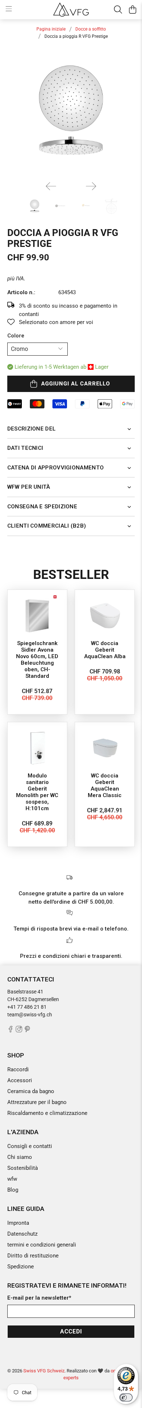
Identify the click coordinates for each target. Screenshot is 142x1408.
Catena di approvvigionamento (55, 467)
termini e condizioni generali (41, 1244)
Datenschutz (22, 1234)
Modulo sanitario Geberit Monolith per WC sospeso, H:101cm (37, 792)
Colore (15, 335)
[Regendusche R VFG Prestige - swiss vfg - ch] (71, 112)
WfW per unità (28, 487)
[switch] (126, 1397)
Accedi (71, 1331)
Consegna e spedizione (42, 506)
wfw (12, 1179)
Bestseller (71, 574)
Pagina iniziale (51, 29)
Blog (12, 1190)
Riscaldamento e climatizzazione (47, 1113)
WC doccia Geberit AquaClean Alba (105, 650)
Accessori (19, 1080)
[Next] (91, 186)
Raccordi (18, 1069)
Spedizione (20, 1266)
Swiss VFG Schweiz (43, 1370)
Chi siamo (19, 1157)
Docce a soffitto (90, 29)
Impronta (18, 1223)
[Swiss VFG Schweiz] (71, 9)
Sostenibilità (22, 1168)
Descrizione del (31, 428)
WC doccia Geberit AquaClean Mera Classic (105, 785)
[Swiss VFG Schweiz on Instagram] (19, 1030)
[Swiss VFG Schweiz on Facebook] (10, 1030)
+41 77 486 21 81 (27, 1007)
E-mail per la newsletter (39, 1298)
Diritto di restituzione (33, 1255)
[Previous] (51, 186)
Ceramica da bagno (30, 1091)
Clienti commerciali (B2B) (46, 526)
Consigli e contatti (29, 1146)
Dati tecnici (25, 448)
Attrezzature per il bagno (37, 1102)
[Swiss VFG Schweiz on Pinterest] (27, 1030)
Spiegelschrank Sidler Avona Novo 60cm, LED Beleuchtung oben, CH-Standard (37, 659)
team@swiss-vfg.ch (29, 1014)
